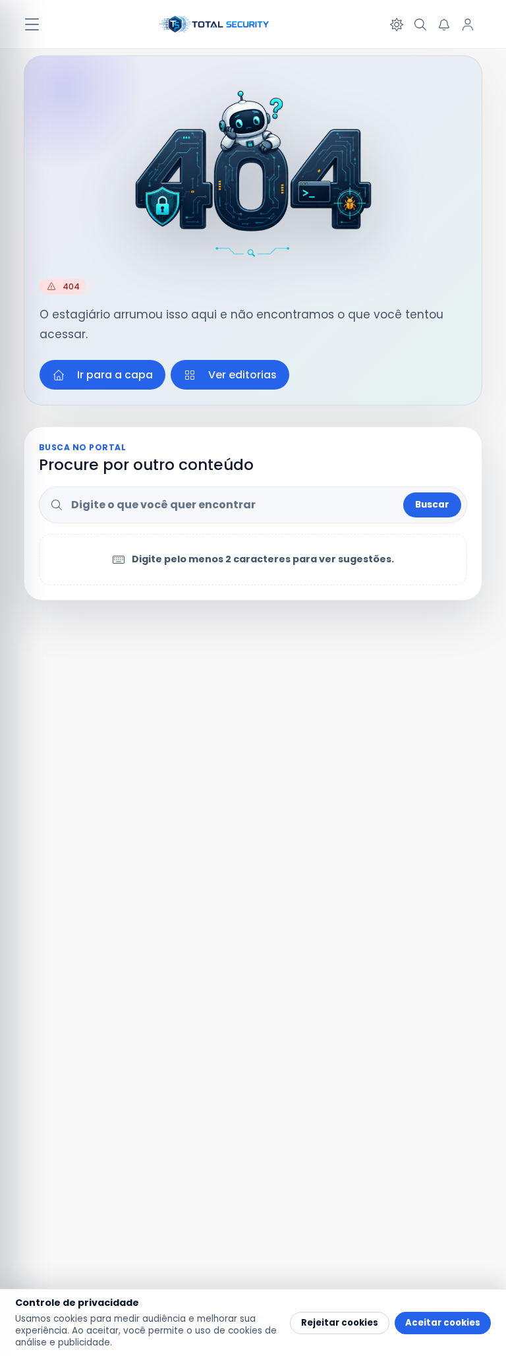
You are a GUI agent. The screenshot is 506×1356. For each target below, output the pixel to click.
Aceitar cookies (442, 1322)
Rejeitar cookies (339, 1322)
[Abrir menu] (31, 24)
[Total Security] (215, 24)
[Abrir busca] (420, 24)
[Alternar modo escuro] (396, 24)
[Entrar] (468, 24)
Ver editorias (242, 374)
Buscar (432, 504)
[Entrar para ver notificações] (444, 24)
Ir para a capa (115, 374)
